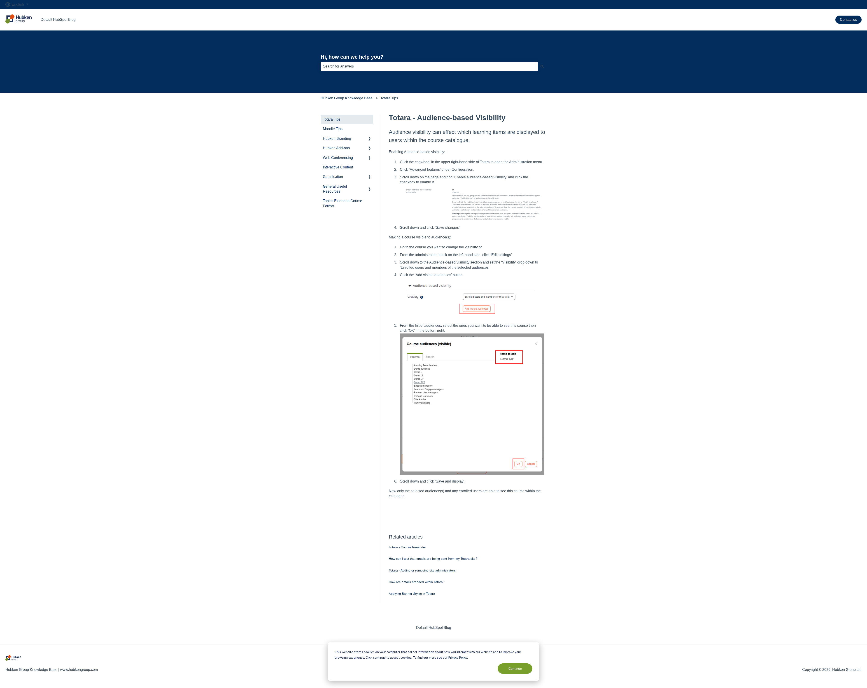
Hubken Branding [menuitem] (337, 138)
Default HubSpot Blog (58, 19)
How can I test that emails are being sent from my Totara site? (433, 558)
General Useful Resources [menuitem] (335, 188)
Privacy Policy (457, 657)
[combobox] (429, 66)
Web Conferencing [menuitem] (338, 158)
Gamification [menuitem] (333, 177)
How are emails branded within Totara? (417, 582)
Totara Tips (389, 98)
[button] (369, 139)
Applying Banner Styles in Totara (412, 593)
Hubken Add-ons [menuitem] (336, 148)
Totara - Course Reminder (407, 547)
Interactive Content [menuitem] (338, 167)
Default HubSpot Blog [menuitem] (433, 628)
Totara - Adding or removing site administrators (422, 570)
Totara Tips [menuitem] (331, 119)
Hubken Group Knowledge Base (347, 98)
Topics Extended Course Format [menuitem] (342, 203)
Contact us (848, 19)
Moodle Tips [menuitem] (333, 129)
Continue (515, 668)
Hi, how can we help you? (352, 57)
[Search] (542, 66)
